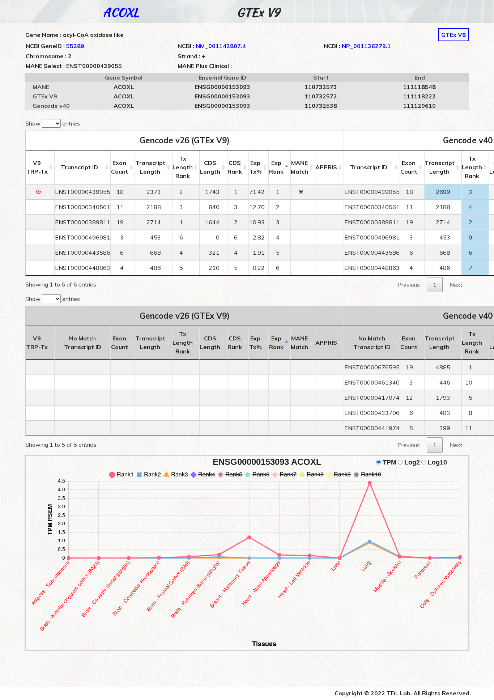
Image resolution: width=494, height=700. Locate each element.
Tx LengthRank (183, 167)
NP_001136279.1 (366, 46)
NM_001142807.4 (221, 46)
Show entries (52, 123)
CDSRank (234, 167)
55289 (75, 46)
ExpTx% (255, 167)
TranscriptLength (150, 167)
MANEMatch (299, 167)
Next (456, 284)
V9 (37, 167)
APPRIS (326, 167)
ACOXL (121, 12)
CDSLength (210, 167)
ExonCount (119, 167)
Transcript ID (79, 167)
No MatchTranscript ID (82, 343)
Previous (408, 284)
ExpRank (276, 167)
